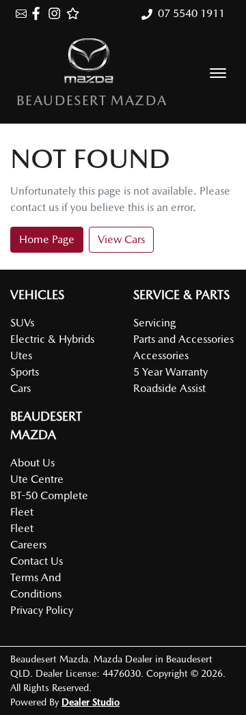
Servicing (154, 322)
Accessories (161, 355)
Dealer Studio (91, 702)
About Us (32, 462)
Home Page (46, 239)
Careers (28, 544)
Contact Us (36, 561)
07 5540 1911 (191, 13)
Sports (24, 371)
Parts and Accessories (183, 339)
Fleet (21, 528)
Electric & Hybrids (52, 339)
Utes (21, 355)
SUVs (22, 322)
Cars (20, 388)
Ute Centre (37, 479)
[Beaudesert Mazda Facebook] (38, 13)
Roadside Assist (169, 388)
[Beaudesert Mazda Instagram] (57, 13)
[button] (218, 73)
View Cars (121, 239)
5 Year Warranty (170, 371)
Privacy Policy (41, 610)
